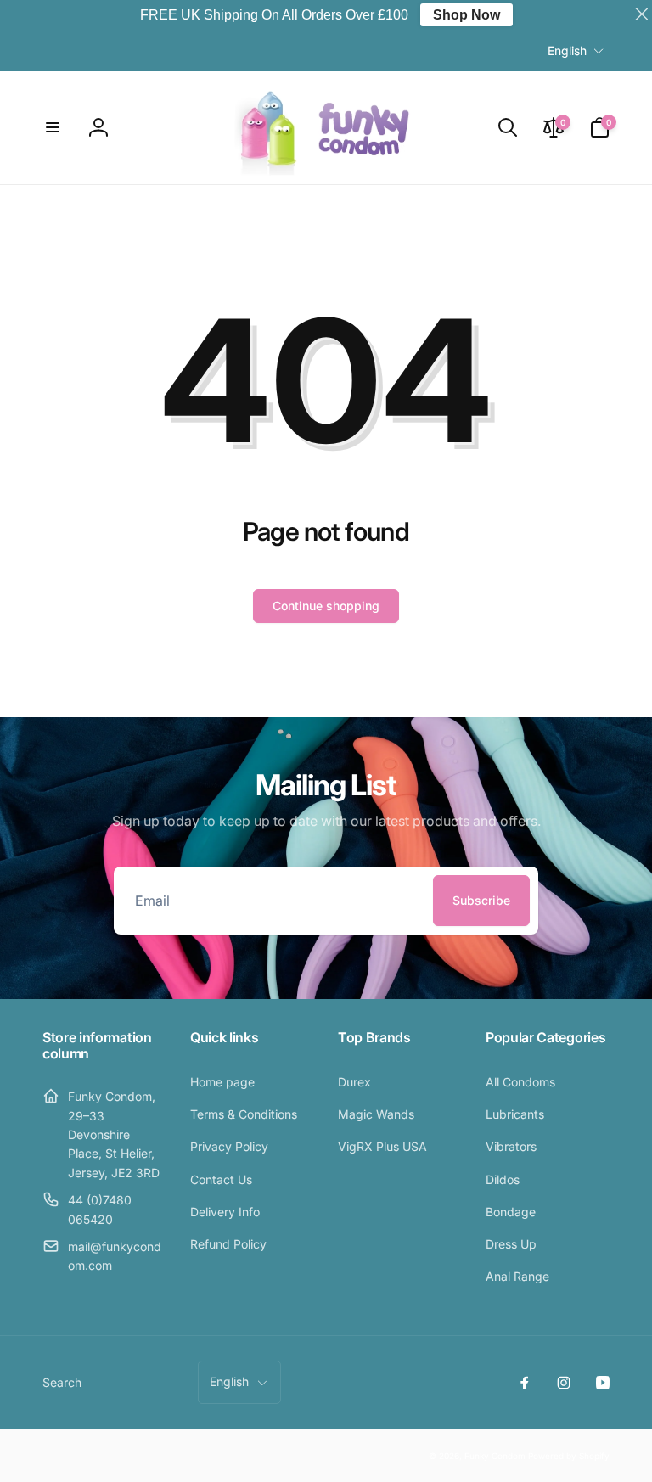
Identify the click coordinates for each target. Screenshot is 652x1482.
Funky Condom (495, 1456)
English (567, 50)
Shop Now (466, 15)
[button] (52, 127)
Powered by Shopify (569, 1456)
